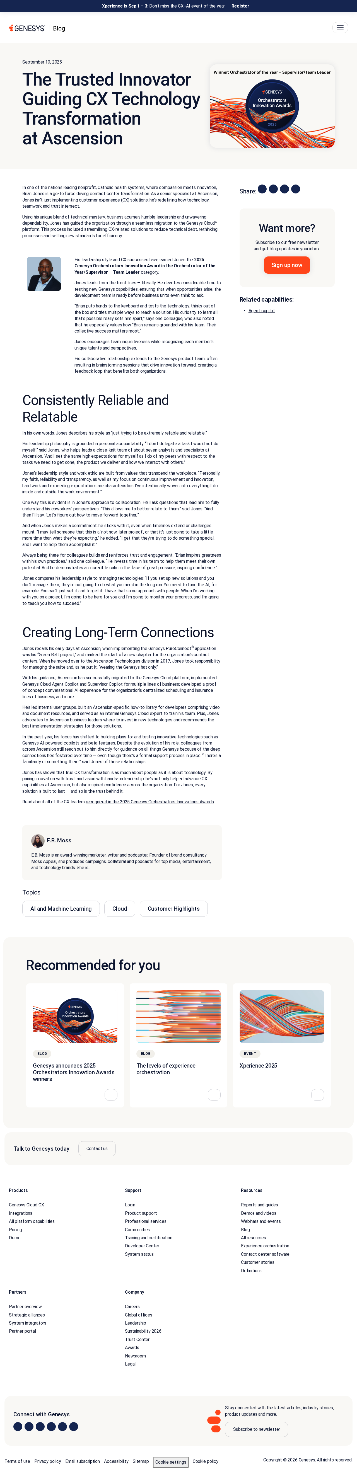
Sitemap (141, 1461)
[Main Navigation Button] (340, 27)
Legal (130, 1364)
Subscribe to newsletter (256, 1429)
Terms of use (17, 1461)
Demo (14, 1237)
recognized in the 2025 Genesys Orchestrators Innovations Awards (150, 801)
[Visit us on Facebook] (51, 1426)
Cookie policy (205, 1461)
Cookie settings (170, 1462)
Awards (132, 1348)
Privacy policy (47, 1461)
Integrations (20, 1213)
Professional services (146, 1221)
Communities (137, 1229)
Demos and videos (258, 1213)
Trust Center (137, 1339)
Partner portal (22, 1331)
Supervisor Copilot (105, 684)
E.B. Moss (59, 840)
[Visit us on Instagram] (29, 1426)
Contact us (97, 1148)
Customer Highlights (174, 908)
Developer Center (142, 1246)
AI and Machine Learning (61, 908)
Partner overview (25, 1307)
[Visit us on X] (40, 1426)
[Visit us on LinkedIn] (17, 1426)
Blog (245, 1229)
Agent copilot (262, 310)
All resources (253, 1237)
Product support (141, 1213)
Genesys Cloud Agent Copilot (50, 684)
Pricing (15, 1229)
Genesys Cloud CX (26, 1205)
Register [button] (240, 6)
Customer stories (257, 1262)
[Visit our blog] (73, 1426)
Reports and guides (259, 1205)
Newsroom (135, 1356)
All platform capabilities (32, 1221)
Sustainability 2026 (143, 1331)
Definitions (251, 1270)
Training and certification (148, 1237)
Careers (132, 1307)
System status (139, 1254)
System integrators (27, 1323)
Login (130, 1205)
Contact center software (265, 1254)
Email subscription (82, 1461)
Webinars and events (261, 1221)
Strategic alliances (27, 1315)
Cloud (119, 908)
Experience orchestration (265, 1246)
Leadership (135, 1323)
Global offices (138, 1315)
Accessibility (116, 1461)
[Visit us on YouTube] (62, 1426)
